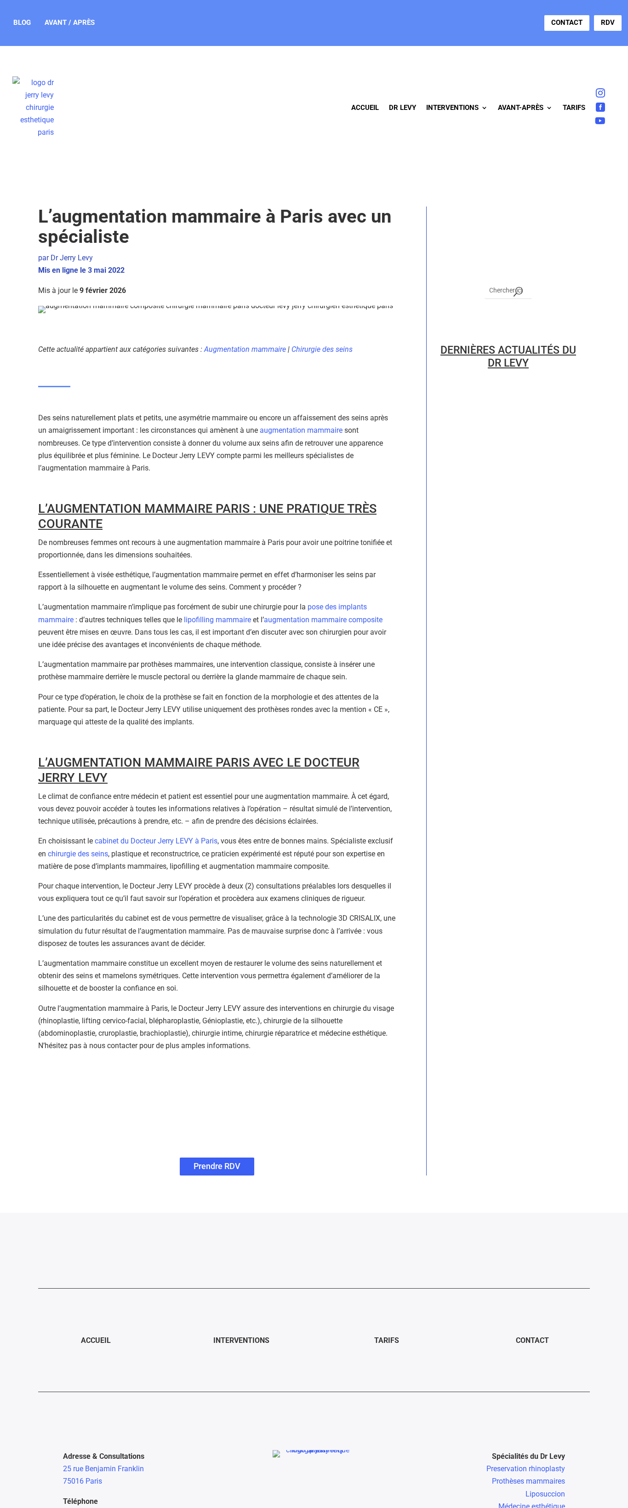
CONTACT (566, 22)
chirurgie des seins (78, 853)
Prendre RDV (217, 1166)
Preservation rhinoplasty (525, 1468)
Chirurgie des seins (322, 349)
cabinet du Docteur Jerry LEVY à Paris (156, 841)
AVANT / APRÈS (70, 22)
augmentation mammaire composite (323, 619)
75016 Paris (82, 1481)
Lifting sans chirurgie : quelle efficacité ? (498, 935)
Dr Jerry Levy (72, 257)
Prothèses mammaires (528, 1481)
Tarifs (574, 107)
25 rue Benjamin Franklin (103, 1468)
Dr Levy (402, 107)
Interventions (452, 107)
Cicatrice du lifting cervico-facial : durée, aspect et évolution (496, 1036)
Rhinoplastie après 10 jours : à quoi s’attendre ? (504, 638)
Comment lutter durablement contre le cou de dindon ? (499, 845)
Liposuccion (545, 1494)
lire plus (460, 456)
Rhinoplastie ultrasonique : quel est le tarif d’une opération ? (507, 536)
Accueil (365, 107)
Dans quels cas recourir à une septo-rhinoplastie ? (505, 435)
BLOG (22, 22)
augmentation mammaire (301, 430)
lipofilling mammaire (217, 619)
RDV (608, 22)
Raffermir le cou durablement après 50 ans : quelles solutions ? (507, 739)
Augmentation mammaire (245, 349)
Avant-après (520, 107)
